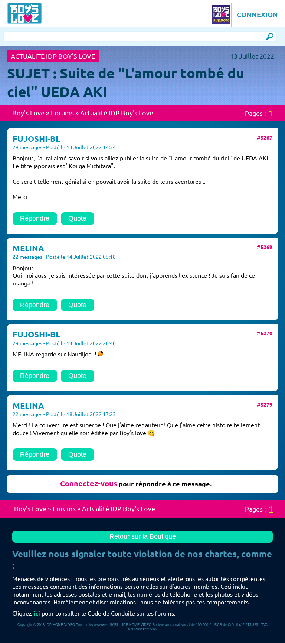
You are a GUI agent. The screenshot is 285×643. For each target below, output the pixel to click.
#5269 (264, 247)
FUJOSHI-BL (36, 138)
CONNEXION (257, 14)
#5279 (264, 405)
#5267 (264, 138)
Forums (62, 113)
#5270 (264, 333)
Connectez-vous (88, 483)
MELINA (28, 248)
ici (36, 613)
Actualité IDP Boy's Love (116, 113)
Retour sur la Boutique (142, 536)
